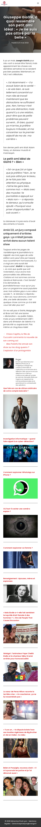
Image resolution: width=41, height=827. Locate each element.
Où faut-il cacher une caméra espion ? (16, 510)
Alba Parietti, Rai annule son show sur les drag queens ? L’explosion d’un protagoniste (17, 347)
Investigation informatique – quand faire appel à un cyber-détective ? (19, 440)
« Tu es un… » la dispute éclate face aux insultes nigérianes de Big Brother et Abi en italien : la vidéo (20, 732)
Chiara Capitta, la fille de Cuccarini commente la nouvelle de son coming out (20, 337)
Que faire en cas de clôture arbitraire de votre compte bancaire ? (20, 389)
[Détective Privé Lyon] (4, 3)
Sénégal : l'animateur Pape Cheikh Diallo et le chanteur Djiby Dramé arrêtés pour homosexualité (18, 656)
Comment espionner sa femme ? (18, 548)
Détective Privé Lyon (19, 821)
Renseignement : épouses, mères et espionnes (19, 579)
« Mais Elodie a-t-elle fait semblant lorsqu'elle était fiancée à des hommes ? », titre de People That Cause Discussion (18, 616)
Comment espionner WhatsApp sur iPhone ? (19, 473)
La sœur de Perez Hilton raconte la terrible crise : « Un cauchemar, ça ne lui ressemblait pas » (19, 694)
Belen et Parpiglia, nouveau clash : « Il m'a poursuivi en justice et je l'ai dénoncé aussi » (19, 770)
